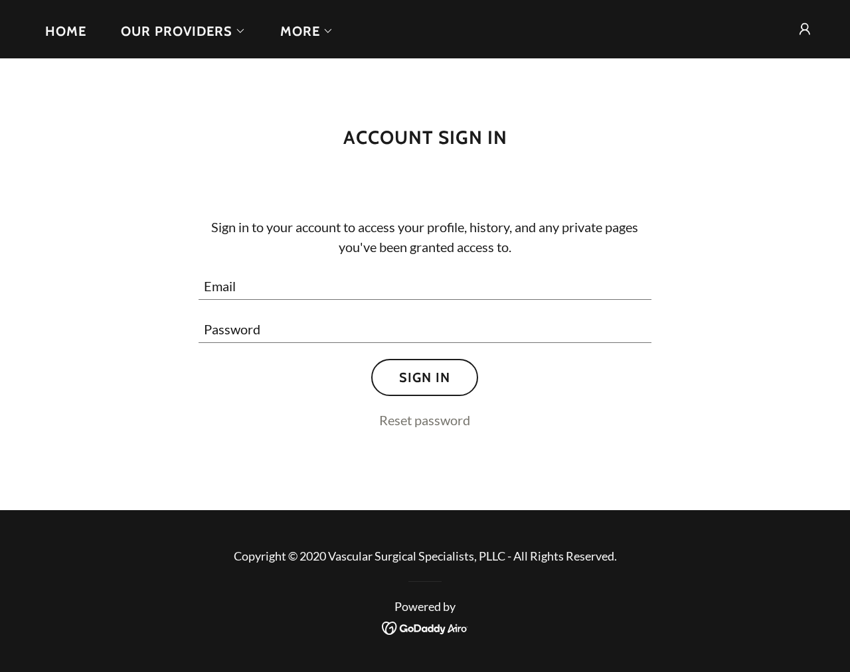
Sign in (424, 377)
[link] (425, 626)
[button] (177, 31)
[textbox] (425, 286)
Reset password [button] (424, 420)
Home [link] (65, 31)
